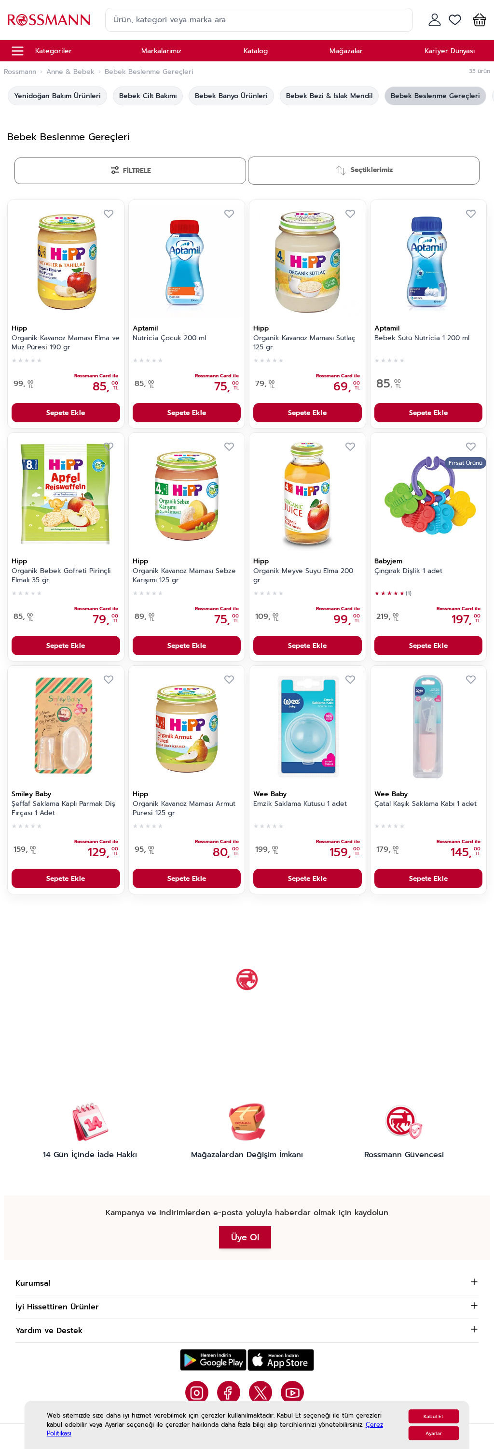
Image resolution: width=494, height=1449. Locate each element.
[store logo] (49, 19)
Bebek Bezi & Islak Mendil (329, 96)
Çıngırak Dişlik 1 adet (408, 571)
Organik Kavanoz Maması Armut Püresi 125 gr (184, 808)
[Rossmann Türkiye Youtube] (292, 1392)
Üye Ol (245, 1237)
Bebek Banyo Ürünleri (231, 96)
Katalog (256, 51)
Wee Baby (270, 794)
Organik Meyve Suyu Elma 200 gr (303, 575)
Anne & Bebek (70, 72)
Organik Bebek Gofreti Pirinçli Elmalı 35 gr (61, 575)
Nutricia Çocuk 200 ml (169, 338)
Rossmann (20, 72)
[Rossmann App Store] (281, 1360)
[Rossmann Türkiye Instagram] (196, 1392)
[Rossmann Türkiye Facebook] (228, 1392)
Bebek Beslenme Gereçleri (435, 96)
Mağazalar (346, 51)
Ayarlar (433, 1433)
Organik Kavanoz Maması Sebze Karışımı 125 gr (184, 575)
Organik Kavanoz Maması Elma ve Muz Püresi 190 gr (66, 342)
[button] (477, 20)
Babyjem (388, 561)
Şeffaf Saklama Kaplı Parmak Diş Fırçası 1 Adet (63, 808)
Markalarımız (161, 51)
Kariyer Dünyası (450, 51)
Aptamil (145, 328)
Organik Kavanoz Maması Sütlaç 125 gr (304, 342)
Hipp (19, 328)
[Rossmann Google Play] (213, 1360)
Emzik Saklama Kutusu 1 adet (300, 804)
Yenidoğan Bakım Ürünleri (57, 96)
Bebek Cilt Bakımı (148, 96)
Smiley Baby (31, 794)
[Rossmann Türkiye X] (260, 1392)
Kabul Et (433, 1416)
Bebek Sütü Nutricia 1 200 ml (421, 338)
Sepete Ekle (65, 413)
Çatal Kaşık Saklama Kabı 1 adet (425, 804)
